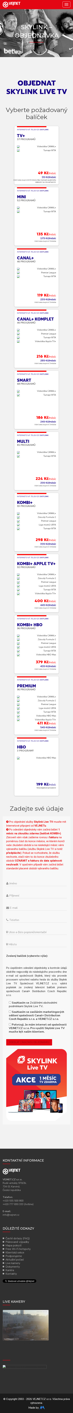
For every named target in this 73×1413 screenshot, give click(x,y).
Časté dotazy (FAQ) (17, 1238)
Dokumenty (12, 1266)
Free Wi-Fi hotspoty (18, 1249)
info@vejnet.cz (11, 1215)
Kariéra (9, 1270)
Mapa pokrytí (13, 1245)
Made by (34, 1407)
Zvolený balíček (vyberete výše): (27, 956)
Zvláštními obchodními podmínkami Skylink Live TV (33, 1004)
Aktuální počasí (14, 1259)
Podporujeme (13, 1256)
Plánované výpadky (17, 1242)
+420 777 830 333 (13, 1204)
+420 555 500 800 (13, 1200)
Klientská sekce (14, 1252)
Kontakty (11, 1274)
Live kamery (12, 1263)
